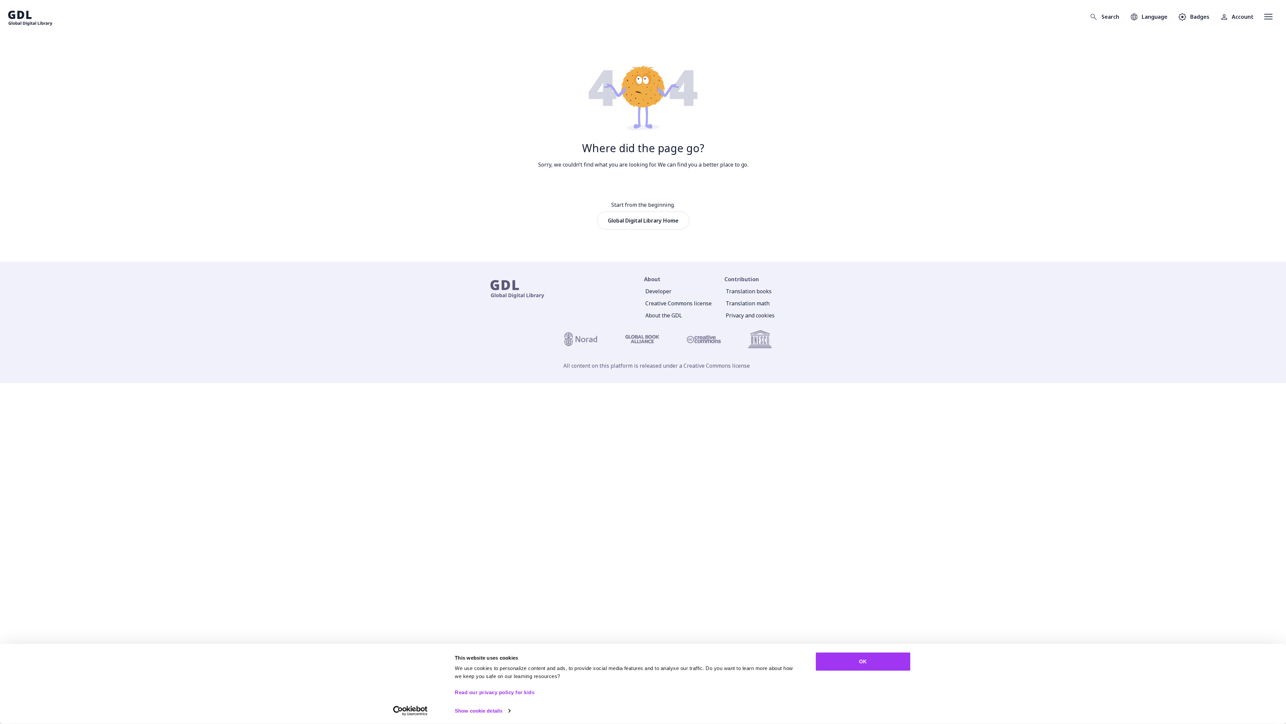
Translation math (748, 303)
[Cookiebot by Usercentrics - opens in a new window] (410, 711)
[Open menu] (1268, 17)
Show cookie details (478, 711)
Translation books (749, 291)
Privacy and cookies (750, 315)
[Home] (30, 17)
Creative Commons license (678, 303)
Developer (658, 291)
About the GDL (663, 315)
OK (863, 661)
